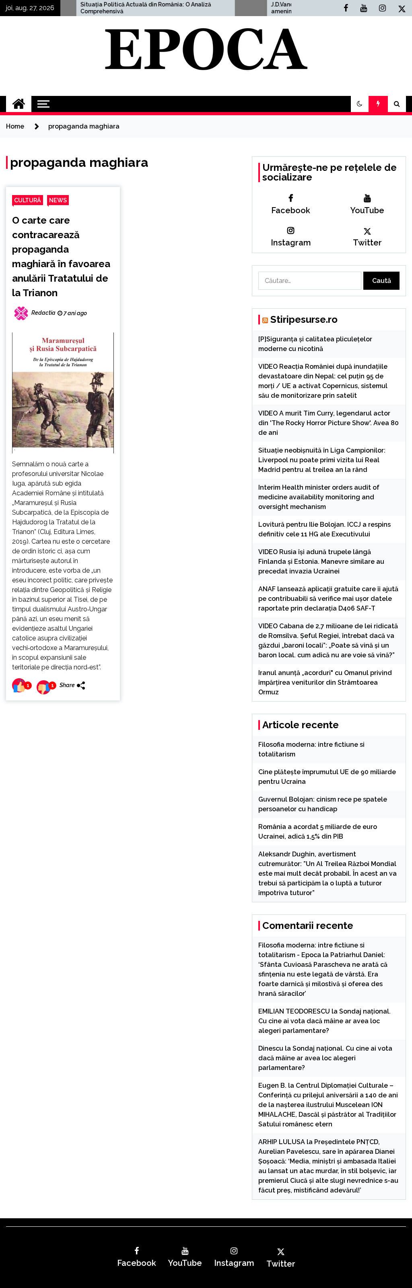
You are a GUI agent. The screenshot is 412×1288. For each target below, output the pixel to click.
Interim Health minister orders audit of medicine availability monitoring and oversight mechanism (318, 497)
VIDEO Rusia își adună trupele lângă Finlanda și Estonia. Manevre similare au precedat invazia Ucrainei (321, 561)
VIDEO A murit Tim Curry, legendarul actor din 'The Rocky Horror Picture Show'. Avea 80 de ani (328, 422)
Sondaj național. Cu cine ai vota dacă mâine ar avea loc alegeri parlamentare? (324, 1021)
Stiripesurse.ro (304, 319)
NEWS (58, 200)
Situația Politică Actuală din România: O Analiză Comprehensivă (106, 8)
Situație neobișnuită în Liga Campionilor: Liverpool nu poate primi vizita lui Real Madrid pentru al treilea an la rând (321, 460)
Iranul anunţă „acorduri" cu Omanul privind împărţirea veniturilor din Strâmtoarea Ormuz (325, 682)
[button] (360, 104)
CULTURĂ (27, 200)
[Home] (18, 104)
